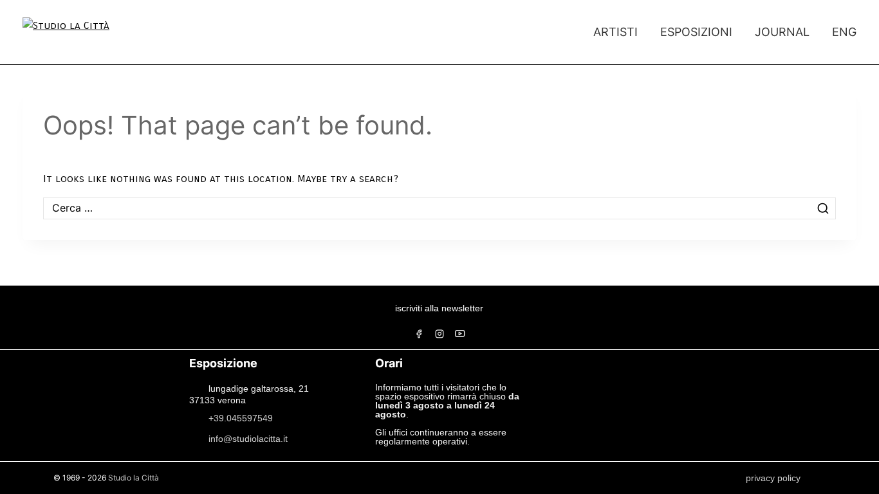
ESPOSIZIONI (696, 32)
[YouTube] (460, 334)
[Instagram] (439, 334)
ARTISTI (615, 32)
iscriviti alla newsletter (439, 308)
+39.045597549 (240, 417)
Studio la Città (133, 477)
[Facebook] (419, 334)
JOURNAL (782, 32)
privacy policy (773, 478)
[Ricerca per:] (439, 208)
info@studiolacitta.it (248, 438)
